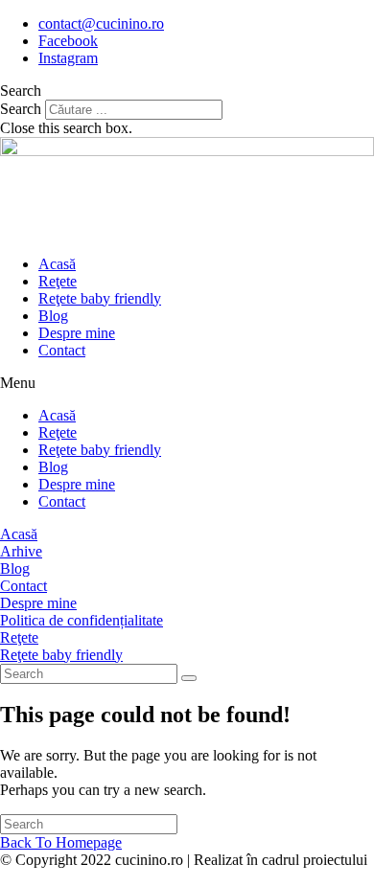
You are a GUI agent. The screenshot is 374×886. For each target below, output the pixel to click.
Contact (61, 350)
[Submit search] (189, 678)
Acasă (57, 264)
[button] (187, 91)
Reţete (57, 281)
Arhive (21, 551)
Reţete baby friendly (99, 298)
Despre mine (76, 333)
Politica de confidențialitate (81, 620)
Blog (53, 315)
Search (20, 109)
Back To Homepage (61, 842)
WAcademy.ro (43, 877)
